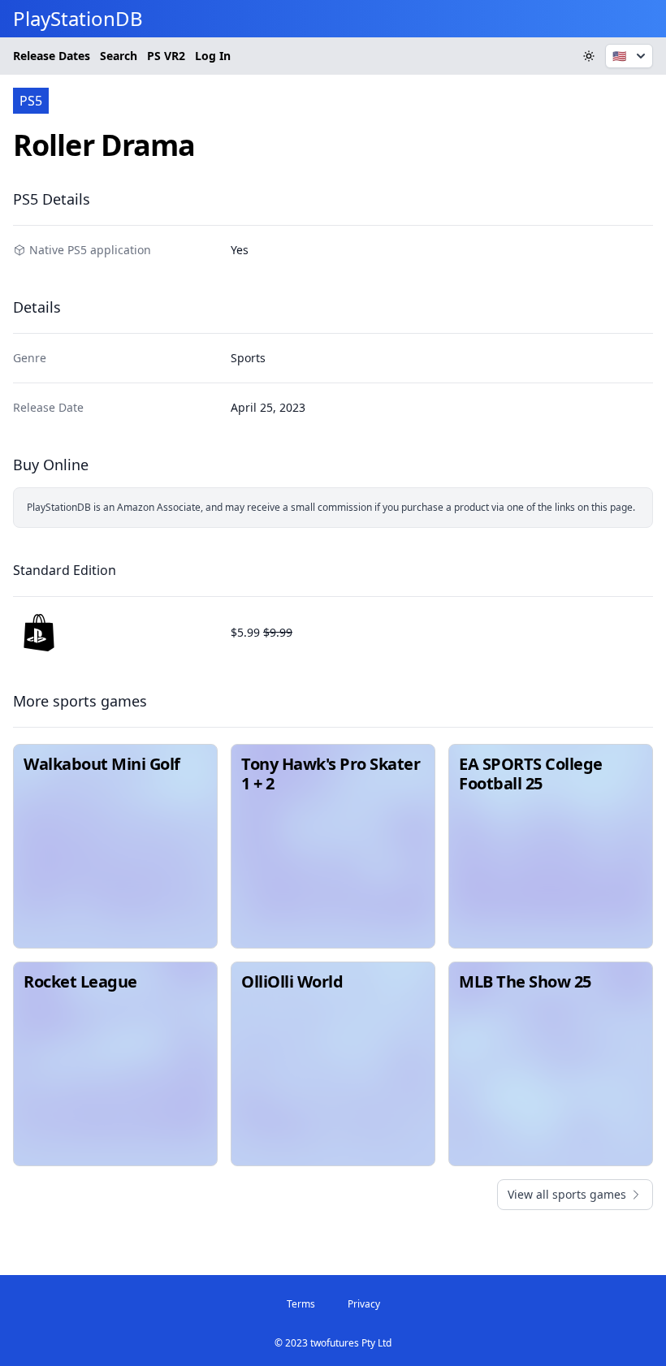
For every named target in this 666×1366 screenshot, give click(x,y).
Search (118, 55)
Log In (213, 55)
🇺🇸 (619, 55)
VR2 (166, 55)
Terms (301, 1304)
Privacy (364, 1304)
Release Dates (51, 55)
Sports (248, 357)
